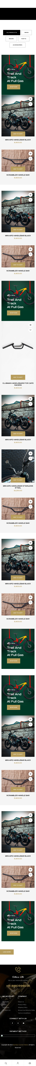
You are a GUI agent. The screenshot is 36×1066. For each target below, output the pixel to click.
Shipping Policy (22, 1007)
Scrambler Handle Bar (18, 175)
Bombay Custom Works (20, 1045)
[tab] (11, 32)
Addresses (5, 1007)
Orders (4, 1005)
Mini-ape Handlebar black (18, 140)
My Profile (5, 1002)
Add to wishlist (30, 104)
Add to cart (18, 134)
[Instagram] (18, 1023)
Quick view (30, 99)
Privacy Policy (22, 1005)
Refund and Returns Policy (26, 1010)
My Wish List (6, 1010)
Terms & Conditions (24, 1013)
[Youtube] (24, 1023)
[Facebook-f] (12, 1023)
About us (21, 1002)
